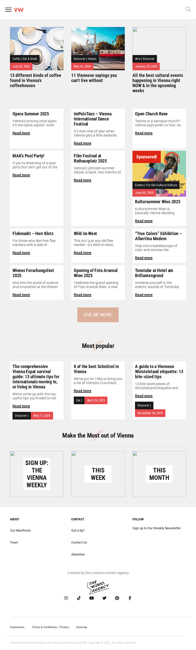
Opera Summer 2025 (31, 113)
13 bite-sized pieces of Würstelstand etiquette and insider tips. (156, 388)
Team (14, 542)
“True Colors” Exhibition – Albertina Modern (158, 236)
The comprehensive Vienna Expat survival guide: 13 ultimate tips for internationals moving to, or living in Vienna (36, 376)
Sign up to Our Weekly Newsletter (156, 528)
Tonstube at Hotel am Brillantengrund (154, 273)
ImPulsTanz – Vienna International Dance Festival (92, 119)
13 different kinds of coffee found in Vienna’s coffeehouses (35, 80)
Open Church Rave (151, 113)
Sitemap (81, 627)
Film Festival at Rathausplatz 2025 (90, 158)
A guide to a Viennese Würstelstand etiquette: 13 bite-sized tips (159, 371)
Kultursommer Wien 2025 (157, 201)
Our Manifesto (20, 530)
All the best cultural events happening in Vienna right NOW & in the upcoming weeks (157, 83)
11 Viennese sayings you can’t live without (94, 78)
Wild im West (85, 233)
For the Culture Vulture (161, 185)
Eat (78, 400)
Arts (137, 59)
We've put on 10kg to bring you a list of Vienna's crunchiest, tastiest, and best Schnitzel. (98, 383)
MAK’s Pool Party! (28, 155)
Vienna (92, 59)
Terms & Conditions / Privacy (50, 627)
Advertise (78, 554)
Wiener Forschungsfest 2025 (33, 273)
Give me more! (98, 314)
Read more (21, 133)
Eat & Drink (30, 59)
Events (139, 185)
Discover (79, 59)
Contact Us (79, 542)
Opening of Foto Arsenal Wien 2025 (95, 273)
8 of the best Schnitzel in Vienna (96, 369)
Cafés (16, 59)
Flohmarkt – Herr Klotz (33, 233)
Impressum (17, 627)
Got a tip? (78, 530)
